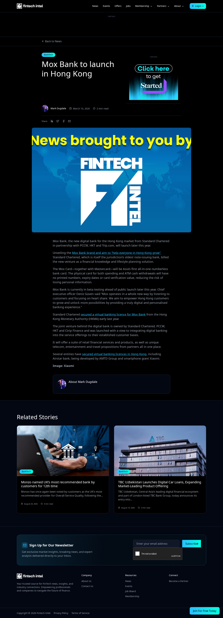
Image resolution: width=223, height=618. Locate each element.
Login (198, 6)
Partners (161, 6)
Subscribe (191, 543)
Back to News (53, 41)
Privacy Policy (61, 613)
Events (106, 6)
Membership (142, 6)
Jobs (128, 6)
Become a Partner (178, 581)
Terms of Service (80, 613)
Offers (118, 6)
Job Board (130, 591)
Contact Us (87, 586)
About (177, 6)
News (95, 6)
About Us (86, 581)
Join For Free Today (204, 611)
